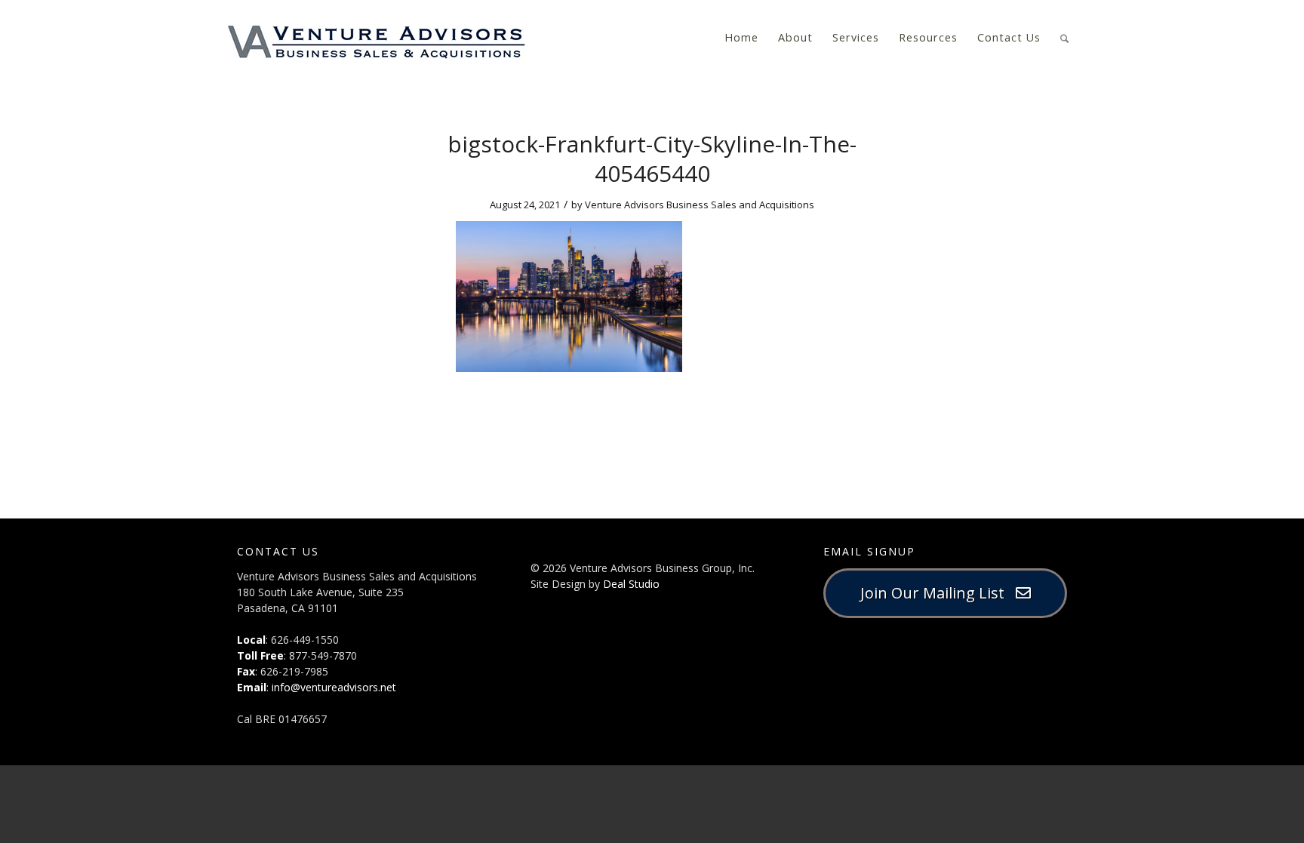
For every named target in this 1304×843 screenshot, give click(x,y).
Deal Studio (631, 584)
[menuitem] (741, 37)
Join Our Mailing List (938, 593)
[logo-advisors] (376, 37)
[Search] (1064, 37)
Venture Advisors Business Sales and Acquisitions (699, 204)
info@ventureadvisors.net (334, 687)
